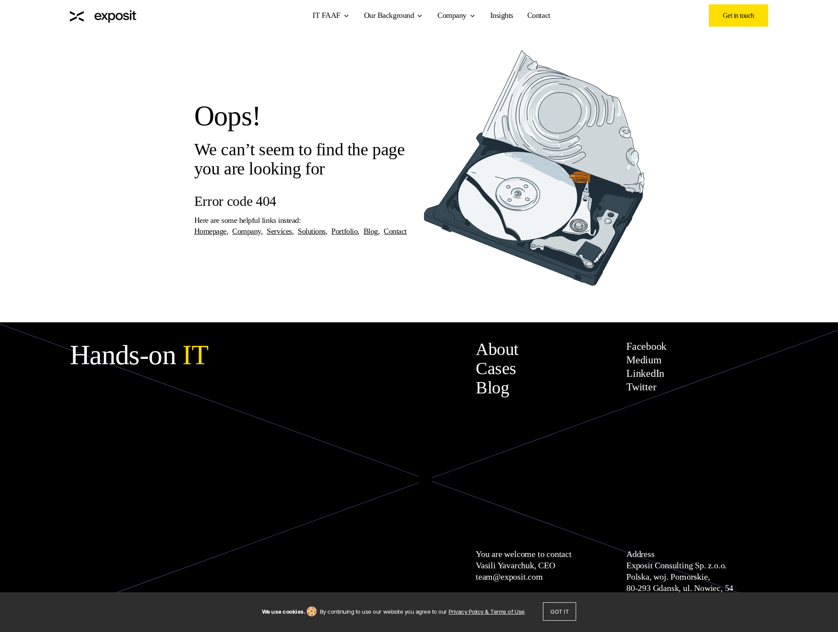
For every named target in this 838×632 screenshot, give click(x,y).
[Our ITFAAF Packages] (103, 15)
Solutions (312, 231)
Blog (371, 231)
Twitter (641, 387)
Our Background (389, 15)
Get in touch (738, 15)
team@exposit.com (509, 576)
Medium (644, 360)
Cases (496, 368)
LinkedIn (645, 373)
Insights (501, 15)
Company (452, 15)
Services (279, 231)
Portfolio (344, 231)
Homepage (210, 231)
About (497, 349)
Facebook (646, 346)
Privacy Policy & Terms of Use (487, 611)
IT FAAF (326, 15)
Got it (559, 611)
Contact (538, 15)
